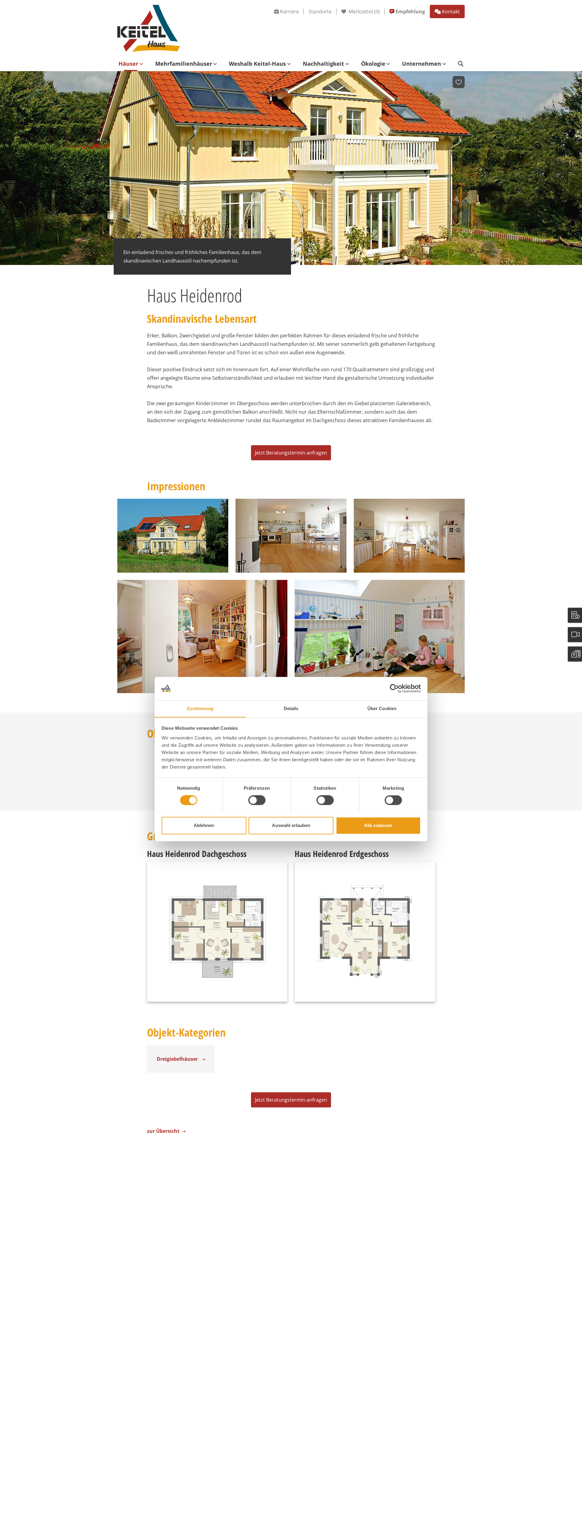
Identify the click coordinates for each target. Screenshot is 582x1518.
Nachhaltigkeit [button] (323, 63)
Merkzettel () (363, 11)
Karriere (289, 11)
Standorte (320, 11)
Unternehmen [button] (421, 63)
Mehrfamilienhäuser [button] (183, 63)
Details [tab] (291, 708)
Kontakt (451, 11)
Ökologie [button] (373, 63)
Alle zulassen (378, 825)
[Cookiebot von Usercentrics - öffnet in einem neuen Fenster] (394, 688)
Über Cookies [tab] (381, 708)
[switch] (257, 800)
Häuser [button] (128, 63)
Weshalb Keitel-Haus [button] (257, 63)
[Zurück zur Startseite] (148, 28)
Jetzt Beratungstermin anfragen (291, 452)
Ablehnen (204, 825)
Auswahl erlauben (291, 825)
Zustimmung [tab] (200, 708)
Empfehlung (410, 11)
